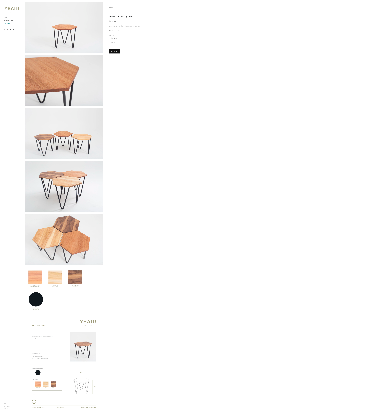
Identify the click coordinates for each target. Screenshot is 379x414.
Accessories (9, 29)
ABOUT (6, 403)
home (6, 18)
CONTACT (6, 408)
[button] (114, 51)
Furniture (8, 20)
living (7, 23)
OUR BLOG (7, 406)
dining (7, 26)
